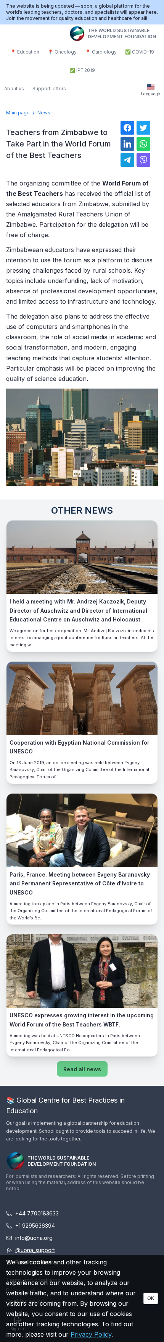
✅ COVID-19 (139, 52)
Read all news (82, 1069)
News (43, 112)
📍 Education (24, 52)
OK (150, 1298)
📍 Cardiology (101, 52)
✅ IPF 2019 (82, 70)
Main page (18, 112)
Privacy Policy (91, 1334)
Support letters (49, 88)
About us (14, 88)
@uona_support (35, 1250)
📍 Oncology (62, 52)
